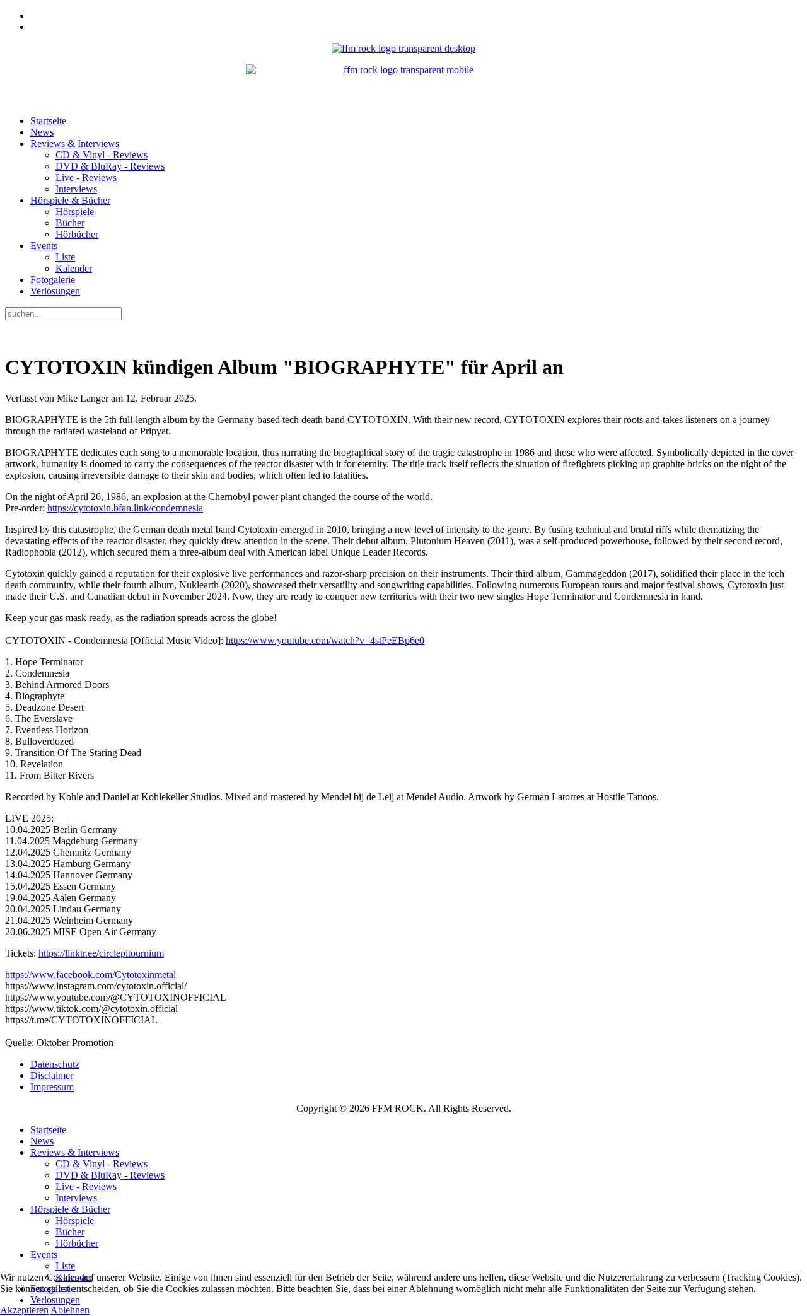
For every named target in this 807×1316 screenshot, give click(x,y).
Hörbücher (76, 234)
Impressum (52, 1086)
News (42, 132)
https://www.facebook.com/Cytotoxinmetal (90, 974)
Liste (65, 257)
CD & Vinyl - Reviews (101, 154)
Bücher (69, 223)
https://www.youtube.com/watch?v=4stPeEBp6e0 (325, 640)
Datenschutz (54, 1064)
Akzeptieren (24, 1310)
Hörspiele (74, 211)
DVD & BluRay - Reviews (110, 166)
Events (43, 245)
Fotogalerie (52, 279)
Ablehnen (70, 1310)
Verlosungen (55, 291)
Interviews (76, 188)
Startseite (48, 120)
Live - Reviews (86, 177)
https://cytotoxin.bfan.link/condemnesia (125, 508)
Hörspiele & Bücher (70, 200)
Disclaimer (51, 1075)
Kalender (73, 268)
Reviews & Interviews (74, 143)
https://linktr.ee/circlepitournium (101, 953)
